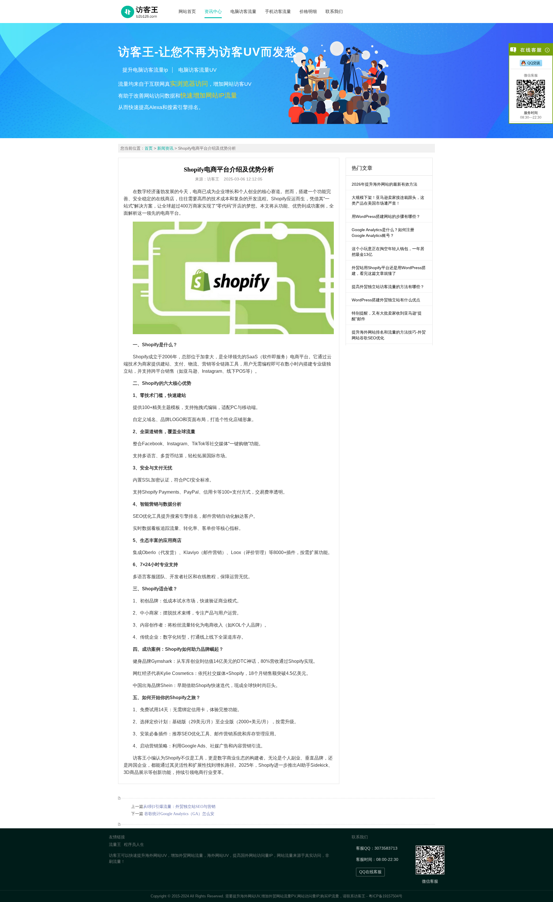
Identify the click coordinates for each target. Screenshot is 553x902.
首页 (149, 148)
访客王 (359, 896)
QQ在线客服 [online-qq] (370, 871)
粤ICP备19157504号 (385, 896)
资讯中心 (213, 11)
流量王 (115, 844)
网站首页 (187, 11)
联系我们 (334, 11)
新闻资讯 (165, 148)
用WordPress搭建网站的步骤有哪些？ (386, 216)
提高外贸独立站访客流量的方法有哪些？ (388, 286)
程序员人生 (134, 844)
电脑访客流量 (243, 11)
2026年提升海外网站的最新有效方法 (384, 184)
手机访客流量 (278, 11)
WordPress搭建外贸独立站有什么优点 (386, 300)
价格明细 (308, 11)
